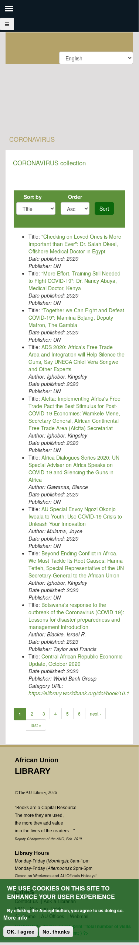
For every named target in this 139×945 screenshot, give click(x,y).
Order (75, 196)
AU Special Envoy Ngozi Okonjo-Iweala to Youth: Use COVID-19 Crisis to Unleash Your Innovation (75, 516)
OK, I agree (20, 932)
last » (36, 725)
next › (95, 713)
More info (15, 917)
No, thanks (56, 932)
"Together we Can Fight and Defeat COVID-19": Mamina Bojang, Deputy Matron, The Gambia (76, 317)
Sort (104, 208)
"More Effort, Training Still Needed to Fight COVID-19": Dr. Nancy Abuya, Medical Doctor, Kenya (74, 281)
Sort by (33, 196)
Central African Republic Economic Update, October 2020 (75, 660)
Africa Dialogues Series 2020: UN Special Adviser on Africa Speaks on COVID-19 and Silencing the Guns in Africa (73, 468)
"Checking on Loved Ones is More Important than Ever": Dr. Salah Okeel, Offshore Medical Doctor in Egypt (74, 244)
